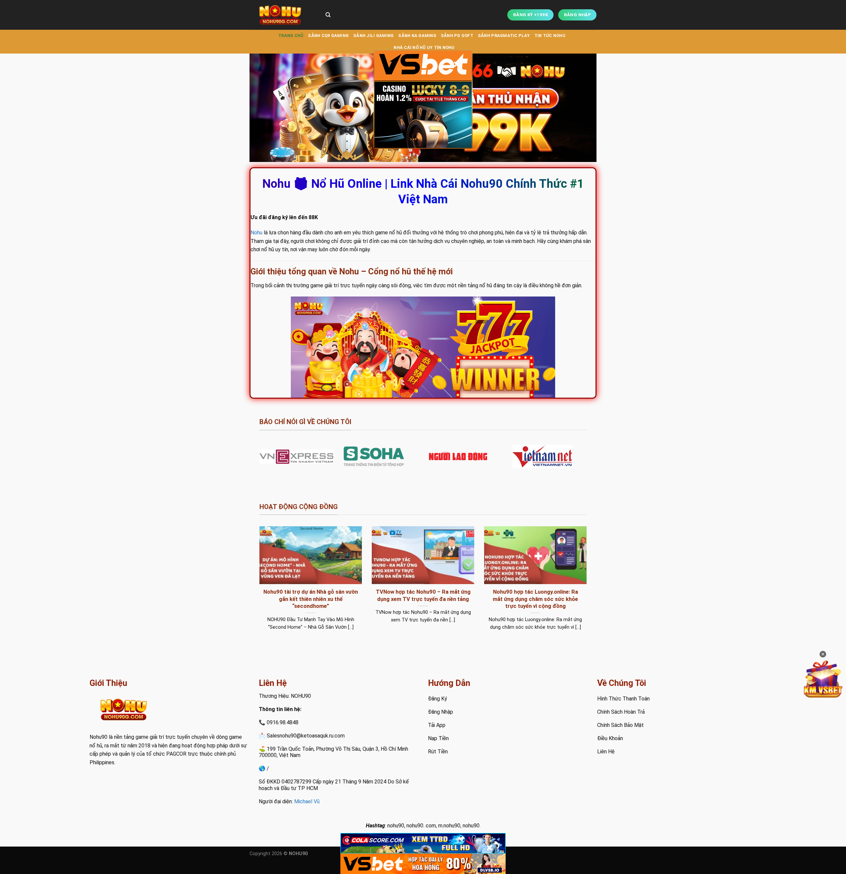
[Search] (328, 15)
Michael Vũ (307, 801)
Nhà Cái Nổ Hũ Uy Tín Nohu (424, 47)
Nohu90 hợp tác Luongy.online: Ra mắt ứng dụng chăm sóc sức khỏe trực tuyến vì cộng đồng (535, 599)
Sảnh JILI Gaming (373, 35)
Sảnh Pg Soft (457, 35)
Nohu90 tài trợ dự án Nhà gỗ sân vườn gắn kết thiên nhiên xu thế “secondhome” (310, 599)
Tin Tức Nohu (549, 35)
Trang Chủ (290, 35)
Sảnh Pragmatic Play (504, 35)
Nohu (256, 232)
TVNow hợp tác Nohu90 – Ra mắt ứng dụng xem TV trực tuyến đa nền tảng (423, 595)
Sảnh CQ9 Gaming (328, 35)
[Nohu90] (283, 15)
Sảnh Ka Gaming (417, 35)
